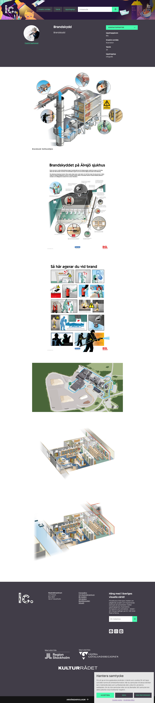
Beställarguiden (84, 601)
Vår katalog (83, 599)
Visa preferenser (143, 695)
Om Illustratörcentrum (87, 595)
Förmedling (83, 593)
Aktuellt (81, 603)
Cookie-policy (117, 700)
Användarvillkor (129, 700)
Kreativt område (44, 9)
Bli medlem (83, 597)
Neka (124, 695)
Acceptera (105, 695)
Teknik (58, 9)
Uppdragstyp (70, 9)
